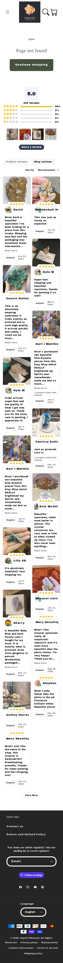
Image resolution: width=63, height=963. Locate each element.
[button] (7, 12)
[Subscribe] (51, 861)
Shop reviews (43, 162)
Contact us (14, 826)
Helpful (10, 258)
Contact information (21, 948)
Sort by (30, 170)
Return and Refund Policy (26, 834)
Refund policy (49, 942)
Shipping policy (33, 953)
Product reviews (16, 162)
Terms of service (47, 948)
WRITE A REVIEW (31, 147)
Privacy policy (29, 942)
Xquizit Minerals (30, 938)
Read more (11, 250)
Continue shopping (31, 64)
